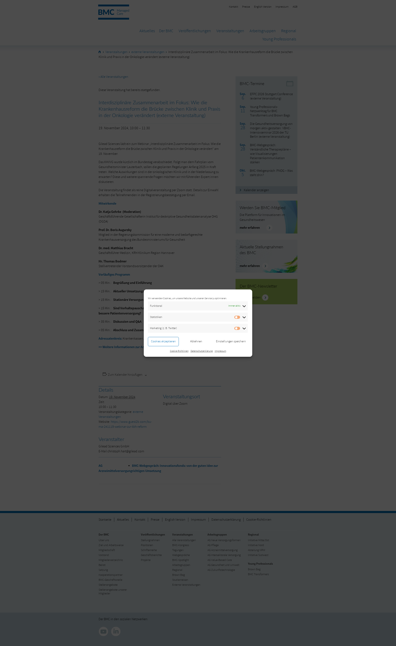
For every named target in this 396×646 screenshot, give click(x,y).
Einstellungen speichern (231, 341)
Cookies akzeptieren (163, 341)
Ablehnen (196, 341)
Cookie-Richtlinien (179, 351)
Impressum (220, 351)
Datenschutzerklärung (202, 351)
